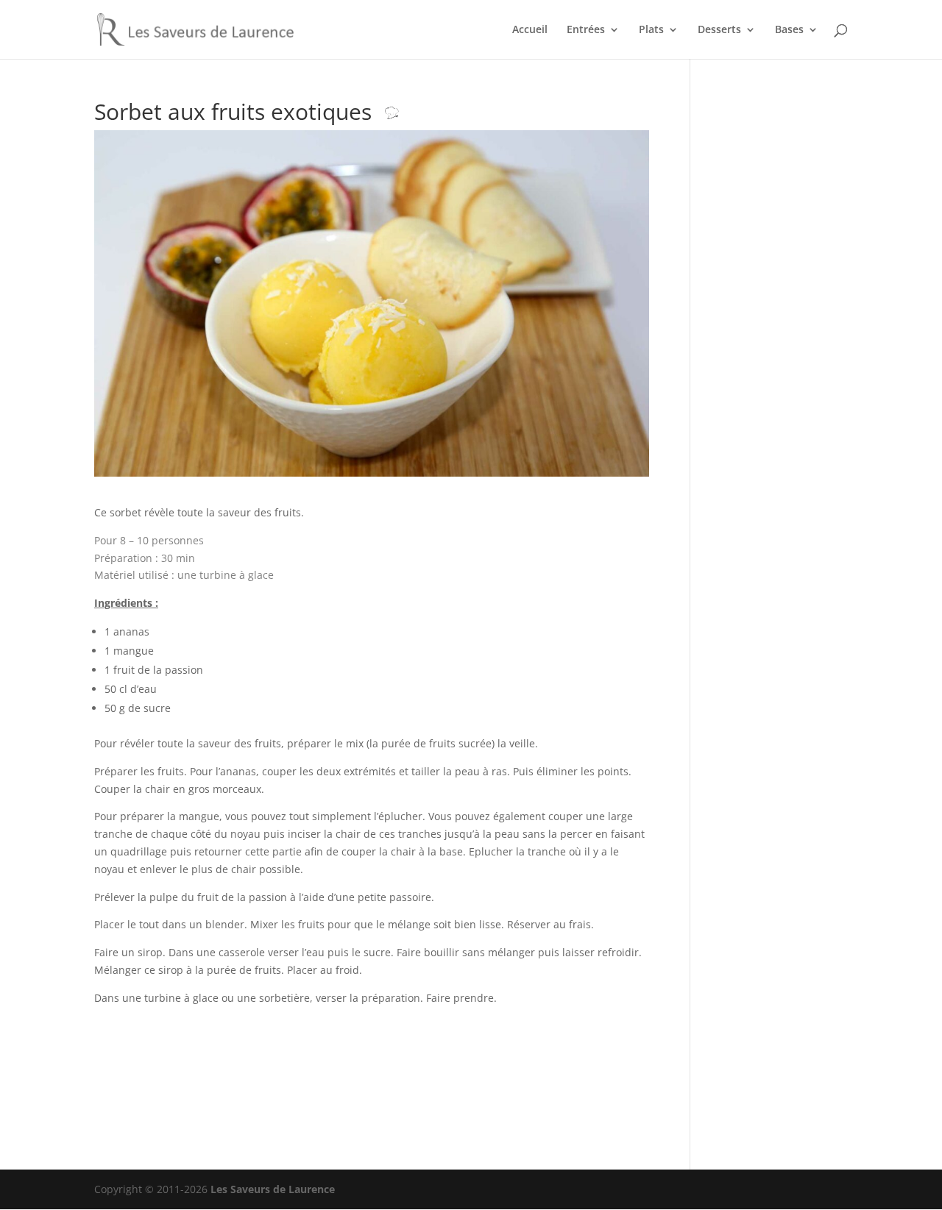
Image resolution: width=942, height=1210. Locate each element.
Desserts (719, 30)
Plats (651, 30)
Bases (789, 30)
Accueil (530, 30)
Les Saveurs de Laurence (272, 1189)
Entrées (586, 30)
